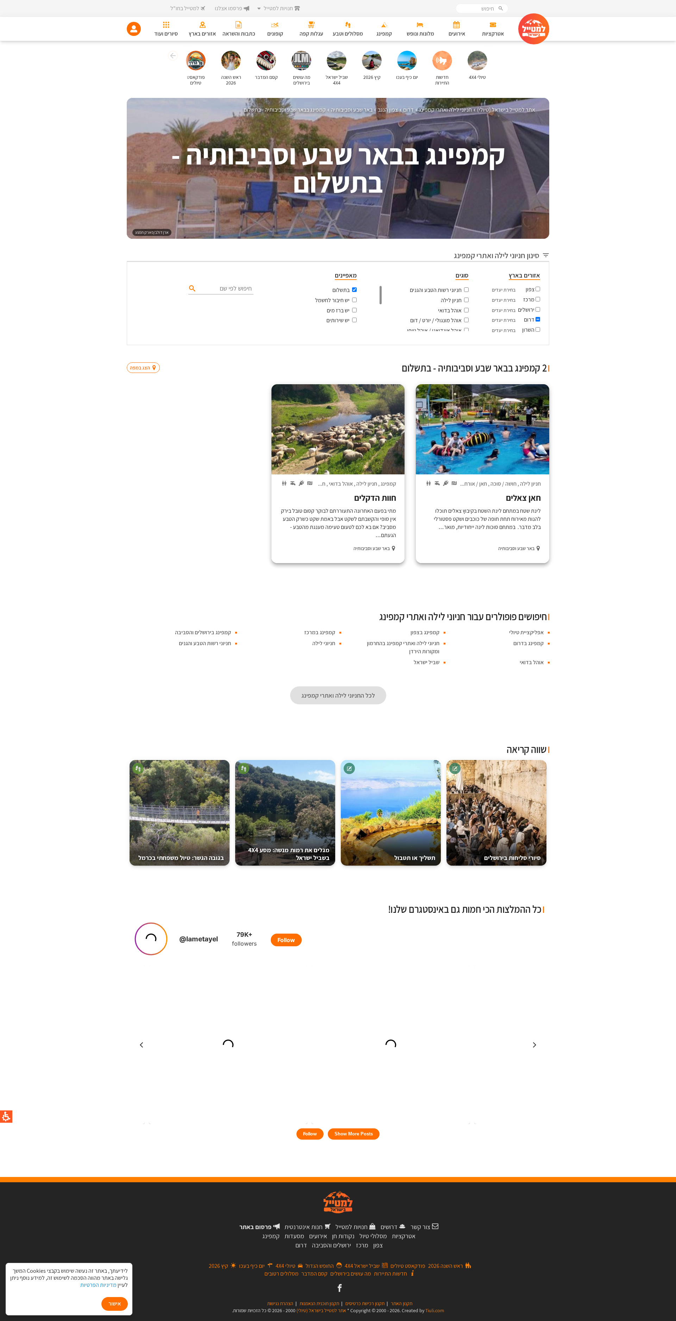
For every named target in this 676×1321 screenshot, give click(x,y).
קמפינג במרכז (319, 632)
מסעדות (294, 1236)
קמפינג (388, 483)
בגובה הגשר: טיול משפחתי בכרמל (181, 858)
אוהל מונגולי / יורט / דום (436, 320)
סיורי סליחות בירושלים (512, 858)
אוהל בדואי (450, 310)
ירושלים (526, 309)
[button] (172, 56)
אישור (114, 1303)
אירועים (318, 1236)
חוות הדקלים (375, 497)
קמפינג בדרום (528, 643)
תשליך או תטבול (414, 858)
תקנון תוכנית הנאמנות (319, 1303)
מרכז (528, 299)
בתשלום (341, 290)
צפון (530, 289)
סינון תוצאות (520, 354)
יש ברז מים (338, 310)
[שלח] (191, 288)
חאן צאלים (523, 497)
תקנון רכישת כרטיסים (364, 1303)
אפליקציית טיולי (526, 632)
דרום (529, 319)
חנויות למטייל (352, 1227)
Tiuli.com (434, 1310)
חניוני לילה (323, 643)
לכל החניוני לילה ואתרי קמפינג (338, 695)
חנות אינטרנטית (303, 1227)
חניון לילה (451, 300)
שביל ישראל (426, 662)
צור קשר (420, 1227)
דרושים (389, 1227)
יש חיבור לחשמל (332, 300)
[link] (339, 1289)
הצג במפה (146, 354)
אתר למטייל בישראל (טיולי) (321, 1310)
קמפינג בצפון (425, 632)
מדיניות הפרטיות (98, 1285)
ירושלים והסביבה (331, 1245)
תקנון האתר (401, 1303)
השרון (528, 330)
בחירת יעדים (503, 290)
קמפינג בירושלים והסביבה (203, 632)
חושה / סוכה (503, 483)
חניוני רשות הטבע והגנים (436, 290)
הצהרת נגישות (280, 1303)
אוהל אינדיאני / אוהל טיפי (434, 330)
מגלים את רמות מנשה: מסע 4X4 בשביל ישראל (289, 854)
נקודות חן (343, 1236)
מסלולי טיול (373, 1236)
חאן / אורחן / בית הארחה (460, 483)
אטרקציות (403, 1236)
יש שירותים (338, 320)
